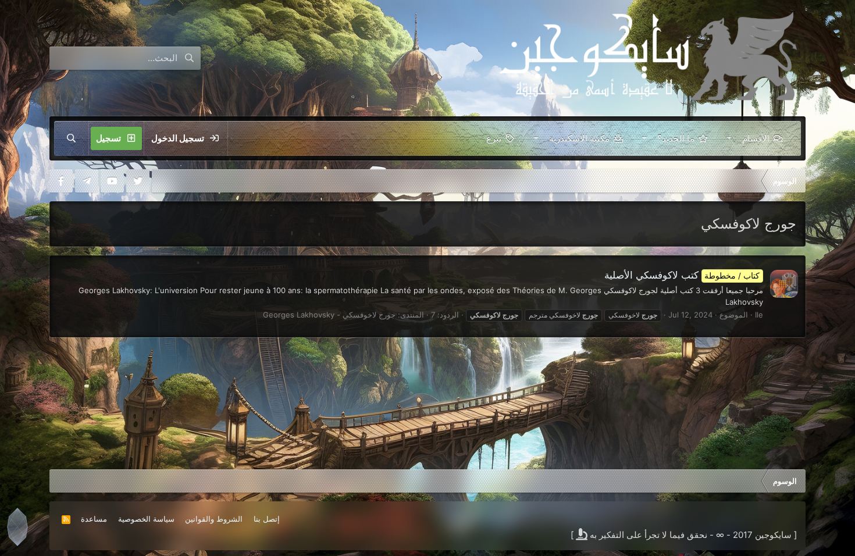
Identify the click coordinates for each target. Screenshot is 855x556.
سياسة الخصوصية (146, 518)
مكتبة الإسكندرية (579, 138)
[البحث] (71, 138)
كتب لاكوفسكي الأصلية (682, 275)
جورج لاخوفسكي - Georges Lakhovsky (329, 314)
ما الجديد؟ (675, 138)
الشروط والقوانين (214, 518)
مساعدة (94, 518)
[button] (729, 138)
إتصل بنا (267, 518)
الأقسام (756, 138)
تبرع (493, 138)
